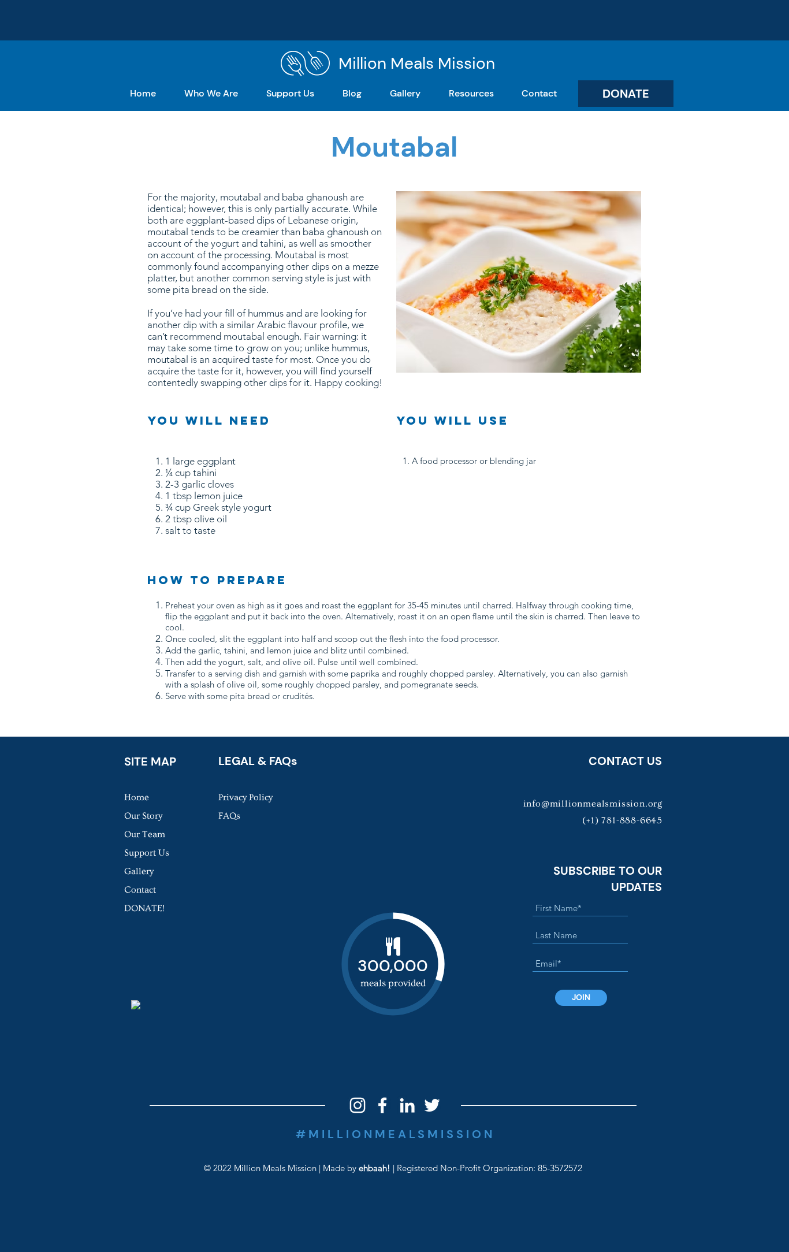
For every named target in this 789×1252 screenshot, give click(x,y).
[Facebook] (382, 1105)
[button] (211, 93)
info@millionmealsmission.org (593, 803)
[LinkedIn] (407, 1105)
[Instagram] (357, 1105)
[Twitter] (432, 1105)
